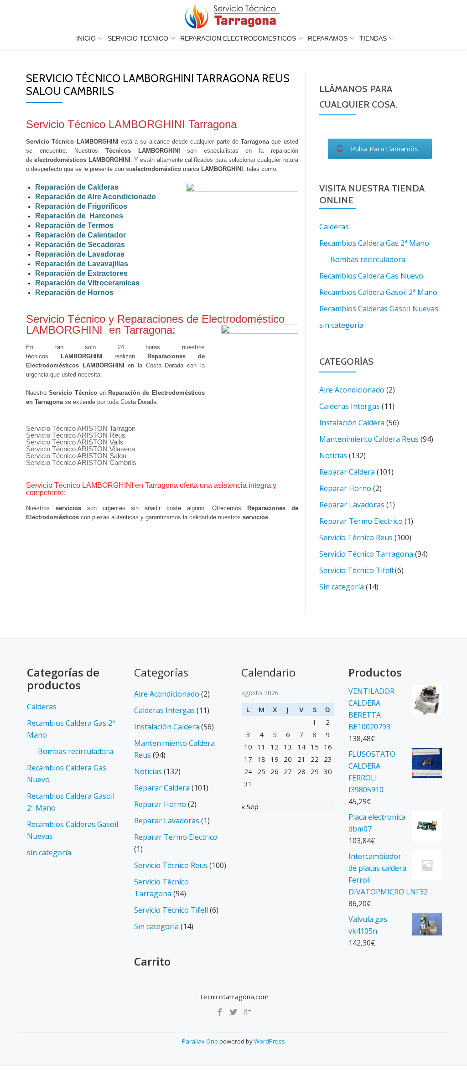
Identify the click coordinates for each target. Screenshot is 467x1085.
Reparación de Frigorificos (81, 206)
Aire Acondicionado (351, 390)
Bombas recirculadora (367, 259)
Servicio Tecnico (138, 38)
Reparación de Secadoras (80, 244)
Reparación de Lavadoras (80, 254)
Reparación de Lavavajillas (81, 264)
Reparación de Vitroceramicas (87, 283)
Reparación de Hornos (74, 292)
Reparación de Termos (74, 225)
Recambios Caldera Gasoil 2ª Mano (378, 292)
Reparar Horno (345, 488)
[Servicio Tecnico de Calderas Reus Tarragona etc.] (233, 16)
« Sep (250, 806)
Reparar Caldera (347, 472)
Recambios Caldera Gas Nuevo (371, 276)
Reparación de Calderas (77, 187)
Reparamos (328, 38)
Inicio (86, 38)
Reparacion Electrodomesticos (238, 38)
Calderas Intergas (349, 406)
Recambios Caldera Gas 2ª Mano (374, 243)
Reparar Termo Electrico (361, 521)
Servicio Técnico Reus (356, 537)
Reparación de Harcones (79, 216)
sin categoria (341, 325)
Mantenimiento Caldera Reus (369, 439)
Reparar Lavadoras (351, 505)
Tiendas (373, 38)
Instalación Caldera (351, 423)
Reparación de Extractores (81, 273)
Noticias (333, 455)
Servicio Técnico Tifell (356, 570)
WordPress (269, 1041)
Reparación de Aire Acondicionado (95, 197)
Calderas (334, 227)
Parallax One (200, 1041)
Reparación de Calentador (80, 235)
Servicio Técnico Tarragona (366, 554)
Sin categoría (341, 587)
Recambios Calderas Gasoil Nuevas (378, 309)
